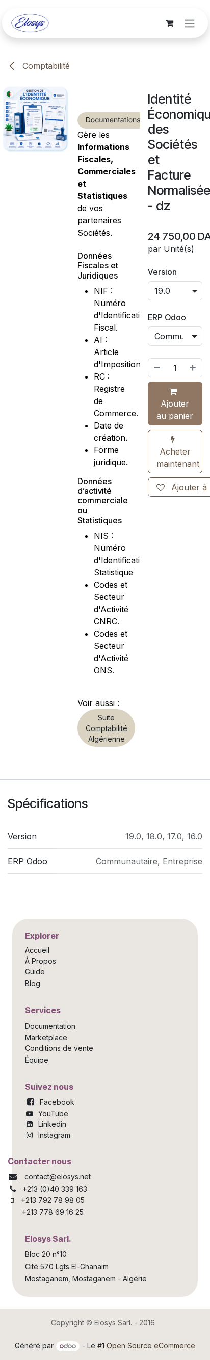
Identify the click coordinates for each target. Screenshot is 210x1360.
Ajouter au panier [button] (174, 409)
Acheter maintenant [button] (177, 457)
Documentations (113, 120)
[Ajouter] (193, 368)
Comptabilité (45, 66)
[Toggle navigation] (189, 23)
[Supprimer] (157, 368)
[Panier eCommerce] (169, 23)
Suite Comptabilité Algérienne (106, 728)
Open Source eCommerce (151, 1345)
